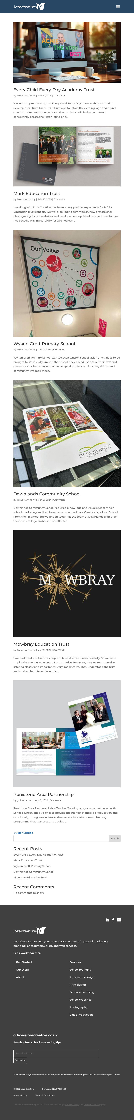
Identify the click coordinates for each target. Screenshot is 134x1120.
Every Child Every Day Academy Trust (54, 89)
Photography (78, 1007)
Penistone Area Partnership (43, 794)
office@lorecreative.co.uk (35, 1035)
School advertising (82, 992)
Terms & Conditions (45, 1095)
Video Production (81, 1014)
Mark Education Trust (36, 193)
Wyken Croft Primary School (44, 343)
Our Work (59, 95)
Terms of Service (92, 1104)
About (20, 977)
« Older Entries (23, 832)
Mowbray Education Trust (41, 644)
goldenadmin (25, 800)
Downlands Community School (47, 494)
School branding (80, 969)
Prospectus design (82, 977)
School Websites (80, 999)
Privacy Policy (20, 1095)
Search (115, 838)
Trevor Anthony (26, 95)
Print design (78, 984)
